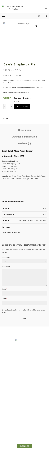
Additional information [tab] (24, 136)
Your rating (6, 257)
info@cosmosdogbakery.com (24, 385)
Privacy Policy (25, 410)
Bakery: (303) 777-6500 (24, 371)
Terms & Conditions (25, 419)
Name (4, 289)
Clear (17, 101)
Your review (6, 267)
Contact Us (24, 401)
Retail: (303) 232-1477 (24, 368)
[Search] (35, 7)
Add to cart (22, 106)
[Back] (3, 16)
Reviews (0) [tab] (24, 143)
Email (4, 299)
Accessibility (24, 406)
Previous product (40, 16)
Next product (45, 16)
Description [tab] (24, 130)
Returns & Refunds (24, 415)
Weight (7, 98)
